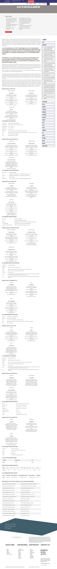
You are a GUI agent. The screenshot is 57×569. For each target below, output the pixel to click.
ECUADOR (44, 138)
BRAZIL (44, 135)
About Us (30, 3)
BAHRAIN (44, 107)
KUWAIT (44, 143)
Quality (40, 3)
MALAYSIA (44, 117)
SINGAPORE (44, 114)
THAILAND (44, 109)
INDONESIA (44, 112)
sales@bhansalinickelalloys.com (16, 0)
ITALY (43, 125)
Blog (48, 3)
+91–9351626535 (7, 0)
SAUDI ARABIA (45, 101)
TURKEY (44, 120)
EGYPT (44, 122)
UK (43, 133)
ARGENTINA (44, 45)
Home (27, 3)
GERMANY (44, 130)
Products (35, 3)
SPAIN (44, 127)
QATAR (44, 104)
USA (43, 42)
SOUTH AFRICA (45, 146)
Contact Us (44, 3)
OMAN (44, 140)
